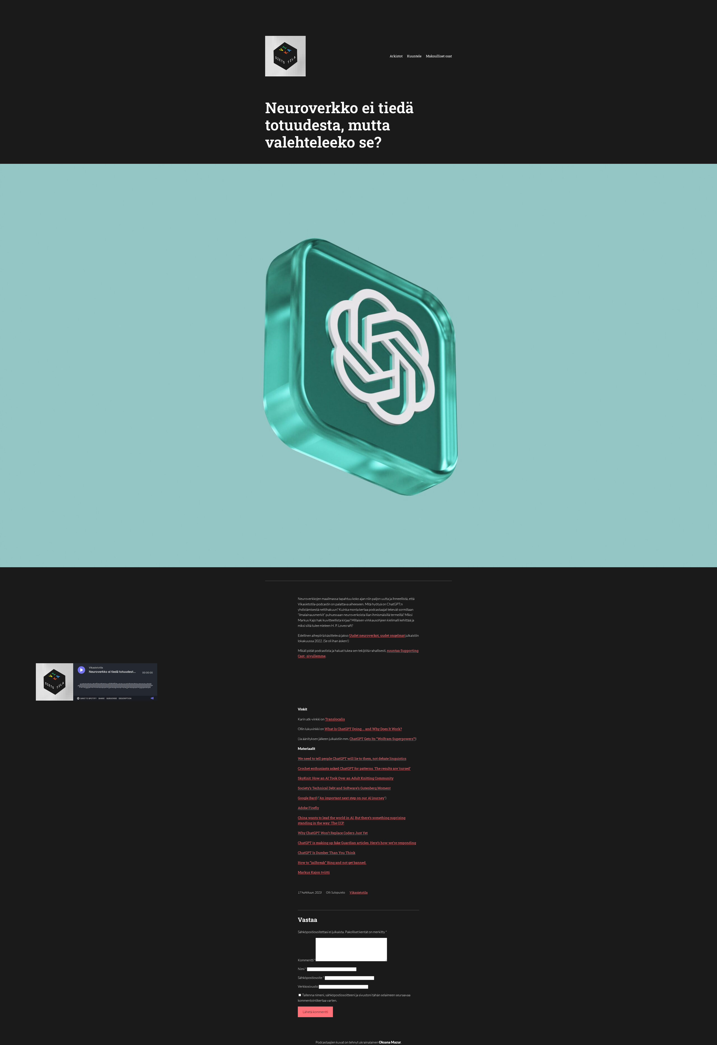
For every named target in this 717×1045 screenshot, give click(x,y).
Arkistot (396, 56)
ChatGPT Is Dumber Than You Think (326, 852)
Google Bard (307, 798)
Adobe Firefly (308, 808)
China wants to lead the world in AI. (326, 817)
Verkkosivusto (308, 986)
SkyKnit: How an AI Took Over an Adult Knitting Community (345, 778)
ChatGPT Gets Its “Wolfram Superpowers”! (382, 738)
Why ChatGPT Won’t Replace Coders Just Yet (333, 833)
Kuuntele (414, 56)
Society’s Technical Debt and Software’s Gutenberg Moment (344, 788)
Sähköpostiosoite (311, 978)
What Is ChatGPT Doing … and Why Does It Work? (363, 729)
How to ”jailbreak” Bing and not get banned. (332, 862)
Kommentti (307, 960)
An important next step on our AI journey (351, 798)
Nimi (302, 969)
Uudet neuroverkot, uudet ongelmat (377, 635)
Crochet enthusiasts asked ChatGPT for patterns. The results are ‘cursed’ (354, 768)
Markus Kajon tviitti (314, 872)
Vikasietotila (359, 892)
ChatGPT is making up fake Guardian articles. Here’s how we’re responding (357, 842)
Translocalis (335, 719)
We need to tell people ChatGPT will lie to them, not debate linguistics (352, 758)
